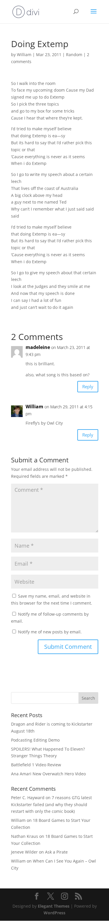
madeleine (38, 347)
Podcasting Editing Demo (35, 740)
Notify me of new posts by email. (50, 632)
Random (74, 54)
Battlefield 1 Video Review (36, 764)
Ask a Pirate (56, 852)
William (24, 54)
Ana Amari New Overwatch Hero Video (48, 773)
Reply (87, 386)
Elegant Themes (53, 906)
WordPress (54, 912)
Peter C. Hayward (27, 797)
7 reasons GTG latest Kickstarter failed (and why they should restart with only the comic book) (51, 804)
